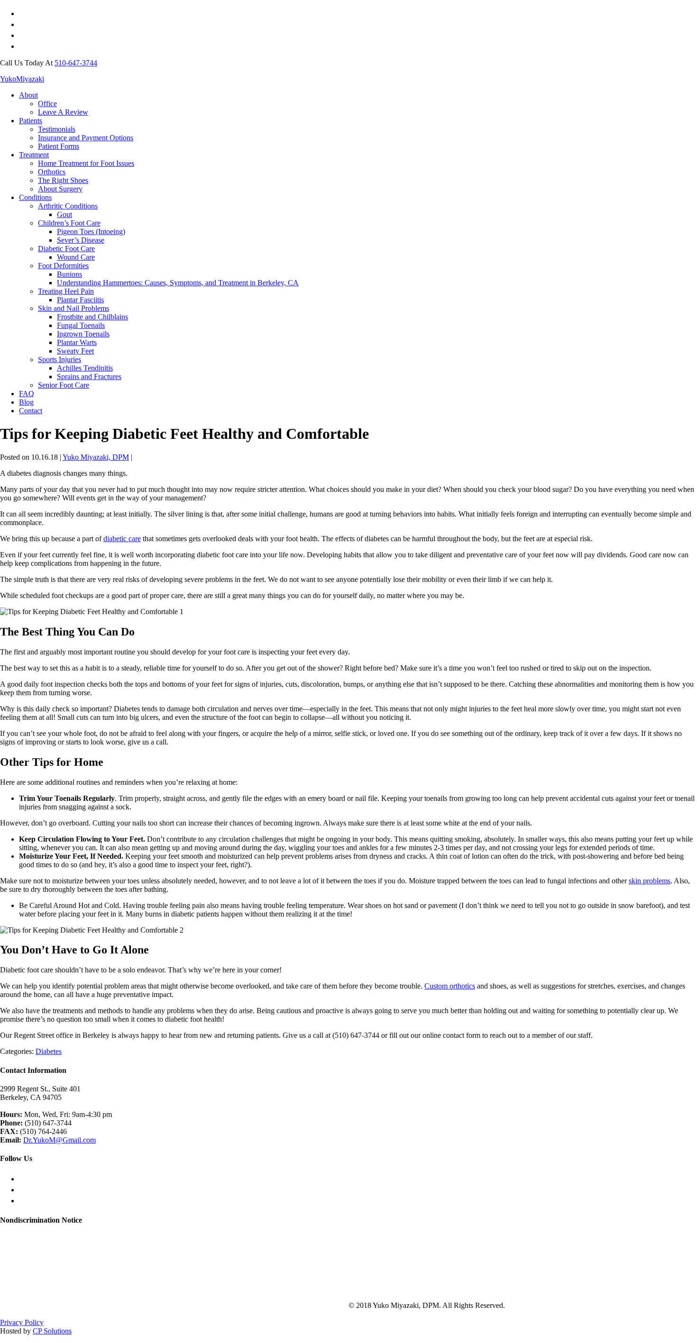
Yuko (22, 79)
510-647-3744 (76, 63)
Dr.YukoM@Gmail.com (59, 1140)
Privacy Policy (22, 1322)
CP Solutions (52, 1331)
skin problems (649, 881)
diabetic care (122, 539)
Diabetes (49, 1051)
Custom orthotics (449, 986)
